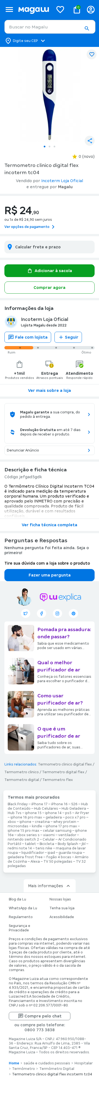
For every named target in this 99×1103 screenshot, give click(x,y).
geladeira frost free (25, 857)
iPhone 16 (59, 804)
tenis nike (43, 848)
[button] (86, 28)
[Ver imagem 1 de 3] (49, 94)
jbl (84, 844)
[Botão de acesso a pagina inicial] (33, 9)
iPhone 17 (39, 804)
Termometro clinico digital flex (65, 764)
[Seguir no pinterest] (73, 613)
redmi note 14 (20, 848)
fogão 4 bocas (58, 857)
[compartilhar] (90, 141)
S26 (74, 804)
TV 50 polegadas (57, 861)
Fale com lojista (31, 337)
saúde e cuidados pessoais (47, 1063)
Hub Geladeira (74, 808)
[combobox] (49, 27)
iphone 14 (53, 813)
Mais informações (45, 886)
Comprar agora (49, 287)
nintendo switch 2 (23, 839)
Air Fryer (82, 813)
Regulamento (21, 917)
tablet (30, 844)
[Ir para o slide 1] (44, 146)
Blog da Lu (17, 899)
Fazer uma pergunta (50, 575)
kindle (37, 826)
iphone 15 (33, 813)
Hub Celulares (46, 808)
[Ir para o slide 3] (54, 146)
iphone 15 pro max (23, 831)
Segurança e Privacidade (19, 928)
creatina (42, 822)
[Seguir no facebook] (41, 613)
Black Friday (18, 804)
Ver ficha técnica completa (49, 525)
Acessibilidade (62, 917)
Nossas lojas (60, 899)
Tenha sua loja (62, 908)
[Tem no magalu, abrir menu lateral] (9, 9)
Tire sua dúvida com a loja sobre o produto (47, 563)
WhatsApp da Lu (23, 908)
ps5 (68, 813)
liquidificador (32, 853)
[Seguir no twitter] (25, 613)
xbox (12, 822)
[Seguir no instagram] (57, 613)
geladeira (54, 817)
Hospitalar (84, 1063)
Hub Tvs (14, 813)
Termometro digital (21, 780)
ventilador (67, 835)
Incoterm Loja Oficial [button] (62, 181)
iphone (25, 822)
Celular (49, 839)
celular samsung (57, 831)
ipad (51, 853)
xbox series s (28, 835)
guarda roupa (70, 853)
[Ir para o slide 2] (49, 146)
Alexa (35, 861)
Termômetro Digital (56, 1069)
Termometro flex (57, 780)
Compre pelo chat (43, 1016)
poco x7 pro (75, 817)
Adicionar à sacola (53, 271)
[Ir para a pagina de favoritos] (60, 9)
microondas (18, 826)
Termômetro (23, 1069)
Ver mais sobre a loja (49, 390)
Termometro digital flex (63, 772)
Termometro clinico (21, 772)
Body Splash (68, 844)
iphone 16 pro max (26, 817)
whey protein (64, 822)
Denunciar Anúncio (23, 450)
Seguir (71, 337)
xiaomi (49, 835)
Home (14, 1063)
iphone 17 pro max (61, 826)
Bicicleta (47, 844)
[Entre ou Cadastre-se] (90, 9)
